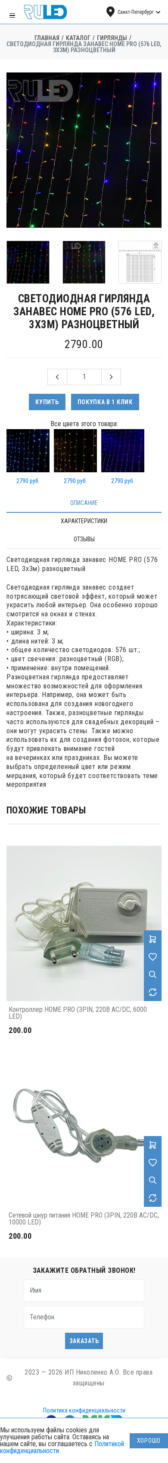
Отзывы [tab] (84, 539)
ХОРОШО (149, 1440)
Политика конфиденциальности (84, 1410)
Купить (47, 402)
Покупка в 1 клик (105, 402)
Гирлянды (112, 38)
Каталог (78, 38)
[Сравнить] (153, 992)
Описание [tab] (84, 502)
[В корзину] (153, 939)
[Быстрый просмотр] (153, 974)
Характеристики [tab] (84, 521)
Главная (46, 38)
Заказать (84, 1340)
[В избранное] (153, 957)
